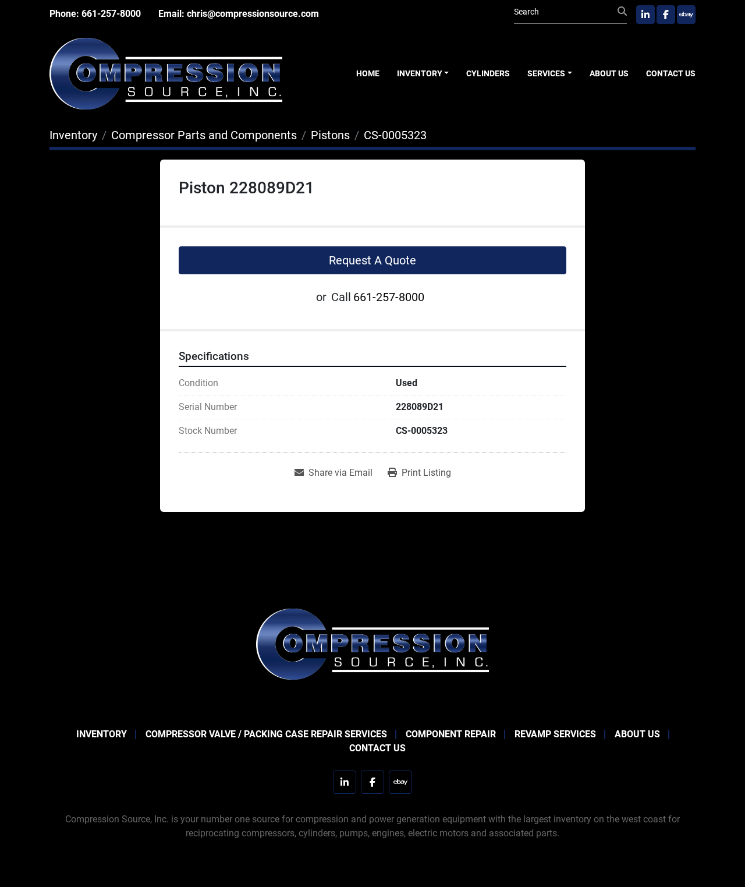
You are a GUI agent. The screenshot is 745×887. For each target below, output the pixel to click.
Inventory (419, 73)
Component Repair (451, 734)
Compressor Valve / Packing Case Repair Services (266, 734)
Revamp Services (555, 734)
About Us (609, 73)
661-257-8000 (111, 13)
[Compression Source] (372, 643)
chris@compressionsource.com (253, 13)
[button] (423, 74)
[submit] (622, 12)
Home (367, 73)
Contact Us (671, 73)
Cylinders (488, 73)
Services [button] (546, 73)
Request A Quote (372, 260)
